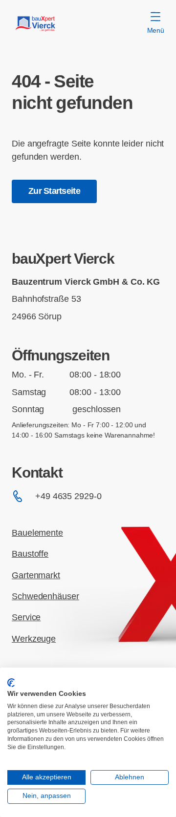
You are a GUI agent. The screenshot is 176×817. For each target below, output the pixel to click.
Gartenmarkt (36, 575)
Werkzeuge (34, 639)
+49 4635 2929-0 (68, 496)
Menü (155, 30)
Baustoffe (30, 554)
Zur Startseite (54, 191)
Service (26, 617)
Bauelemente (37, 533)
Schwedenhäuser (45, 596)
